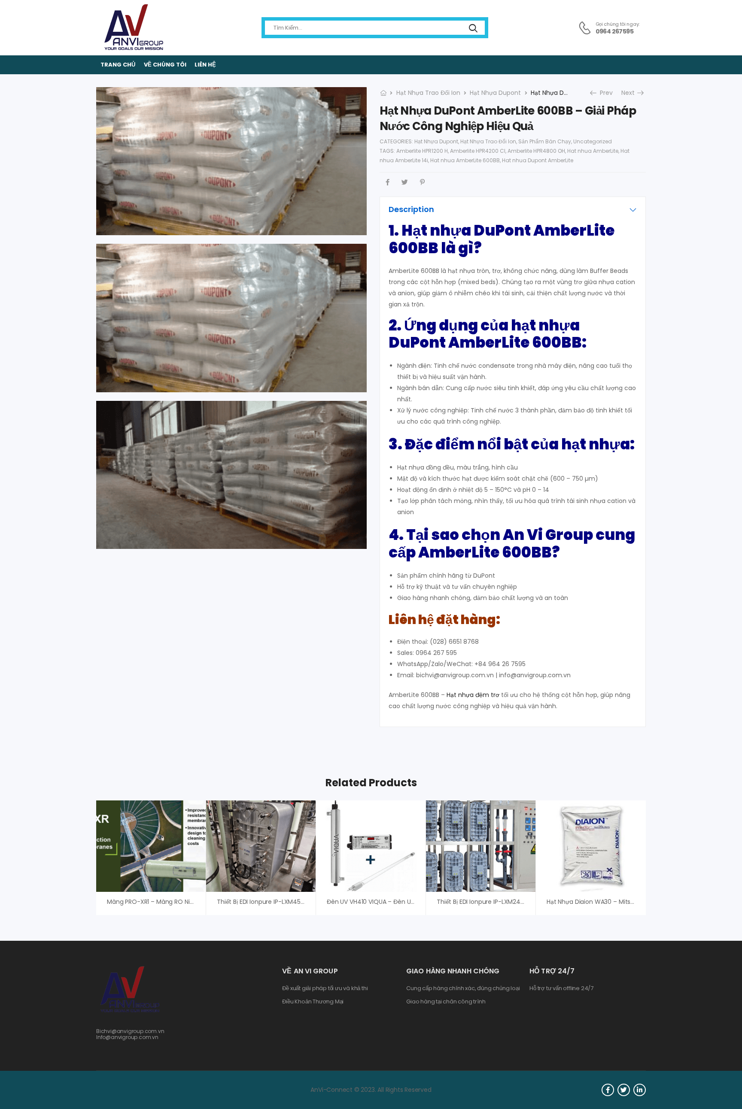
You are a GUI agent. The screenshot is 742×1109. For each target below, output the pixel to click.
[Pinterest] (422, 182)
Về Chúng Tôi (165, 65)
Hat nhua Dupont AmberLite (537, 160)
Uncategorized (592, 141)
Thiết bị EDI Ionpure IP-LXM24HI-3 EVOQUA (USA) (507, 901)
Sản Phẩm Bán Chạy (544, 141)
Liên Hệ (205, 65)
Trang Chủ (117, 65)
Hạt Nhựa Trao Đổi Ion (428, 92)
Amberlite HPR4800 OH (536, 151)
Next (630, 92)
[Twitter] (404, 182)
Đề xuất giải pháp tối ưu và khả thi (325, 988)
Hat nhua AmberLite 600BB (465, 160)
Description (411, 209)
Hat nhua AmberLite (592, 151)
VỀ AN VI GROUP (310, 971)
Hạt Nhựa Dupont (495, 92)
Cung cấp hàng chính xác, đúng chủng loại (463, 988)
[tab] (512, 209)
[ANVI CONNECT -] (133, 27)
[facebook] (608, 1090)
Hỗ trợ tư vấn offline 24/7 (561, 988)
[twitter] (623, 1090)
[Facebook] (387, 182)
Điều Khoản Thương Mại (313, 1001)
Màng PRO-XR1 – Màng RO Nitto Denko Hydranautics (183, 901)
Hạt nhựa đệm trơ (473, 695)
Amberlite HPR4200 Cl (477, 151)
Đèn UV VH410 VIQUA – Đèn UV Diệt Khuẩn (387, 901)
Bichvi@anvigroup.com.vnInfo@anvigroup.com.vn (130, 1034)
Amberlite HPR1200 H (422, 151)
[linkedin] (639, 1090)
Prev (604, 92)
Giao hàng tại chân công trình (445, 1001)
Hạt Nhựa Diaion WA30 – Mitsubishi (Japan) (610, 901)
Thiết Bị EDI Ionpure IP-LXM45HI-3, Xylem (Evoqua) (290, 901)
